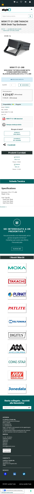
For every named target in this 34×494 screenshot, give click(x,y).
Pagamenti (5, 440)
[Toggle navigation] (32, 9)
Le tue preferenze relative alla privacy (14, 490)
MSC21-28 (17, 159)
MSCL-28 (17, 167)
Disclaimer (3, 207)
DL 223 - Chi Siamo (7, 437)
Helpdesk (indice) (7, 438)
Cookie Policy (6, 451)
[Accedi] (30, 2)
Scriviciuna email (17, 133)
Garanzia (5, 443)
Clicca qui (17, 249)
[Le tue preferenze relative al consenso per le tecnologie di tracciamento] (31, 491)
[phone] (2, 2)
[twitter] (24, 474)
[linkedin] (14, 474)
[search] (30, 16)
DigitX (3, 29)
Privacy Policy (6, 449)
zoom (6, 36)
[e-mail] (29, 407)
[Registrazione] (25, 2)
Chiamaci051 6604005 (17, 139)
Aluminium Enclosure (14, 29)
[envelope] (3, 5)
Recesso (5, 444)
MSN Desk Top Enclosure (11, 30)
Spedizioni (5, 441)
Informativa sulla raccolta (7, 492)
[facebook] (5, 474)
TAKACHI (7, 107)
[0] (17, 2)
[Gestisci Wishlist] (21, 2)
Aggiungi (25, 85)
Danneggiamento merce (9, 446)
